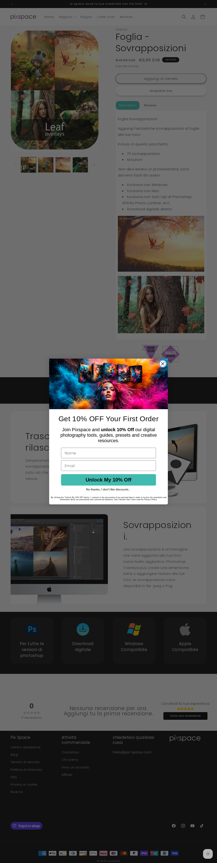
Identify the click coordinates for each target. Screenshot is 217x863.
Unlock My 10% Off (108, 480)
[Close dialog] (162, 363)
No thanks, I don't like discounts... (108, 489)
